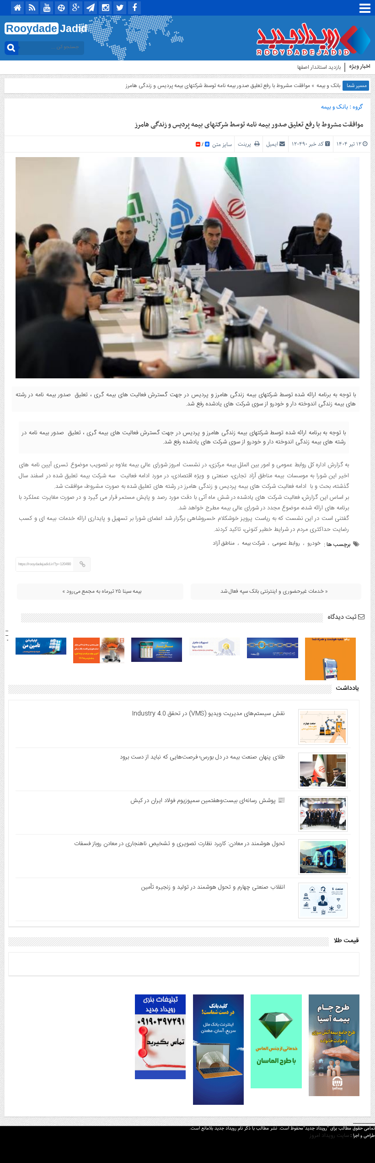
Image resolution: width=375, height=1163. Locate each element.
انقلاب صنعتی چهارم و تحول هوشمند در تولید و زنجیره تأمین (213, 887)
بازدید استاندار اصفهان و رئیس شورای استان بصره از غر (282, 67)
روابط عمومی (286, 543)
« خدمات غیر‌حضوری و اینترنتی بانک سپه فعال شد (274, 591)
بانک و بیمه (328, 85)
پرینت (246, 144)
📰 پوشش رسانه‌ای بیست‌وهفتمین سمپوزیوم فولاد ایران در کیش (207, 801)
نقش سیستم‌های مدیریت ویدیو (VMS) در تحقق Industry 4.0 (208, 714)
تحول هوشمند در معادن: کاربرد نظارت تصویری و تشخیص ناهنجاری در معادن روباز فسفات (179, 844)
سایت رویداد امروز (329, 1135)
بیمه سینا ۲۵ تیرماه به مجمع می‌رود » (101, 591)
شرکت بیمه (253, 543)
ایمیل (272, 144)
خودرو (314, 543)
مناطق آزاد (224, 543)
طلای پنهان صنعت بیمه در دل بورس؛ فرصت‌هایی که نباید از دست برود (202, 757)
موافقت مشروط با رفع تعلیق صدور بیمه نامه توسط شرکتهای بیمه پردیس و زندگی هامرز (248, 125)
